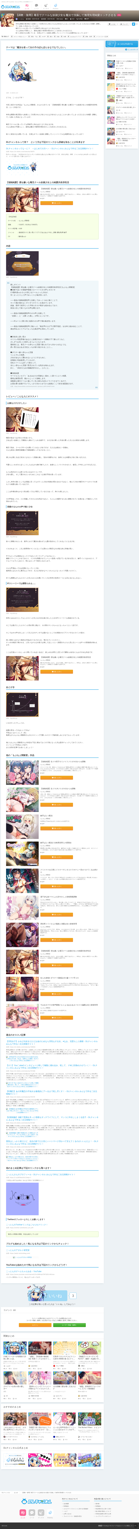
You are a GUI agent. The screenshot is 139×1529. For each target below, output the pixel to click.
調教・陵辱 (88, 36)
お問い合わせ (67, 1514)
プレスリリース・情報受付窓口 (73, 1516)
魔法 (51, 36)
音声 (87, 19)
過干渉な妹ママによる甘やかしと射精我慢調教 (58, 897)
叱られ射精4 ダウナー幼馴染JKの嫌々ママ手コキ (59, 978)
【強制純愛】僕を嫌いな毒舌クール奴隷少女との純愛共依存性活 (65, 189)
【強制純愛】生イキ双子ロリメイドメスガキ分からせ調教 (63, 761)
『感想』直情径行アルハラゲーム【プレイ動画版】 (89, 1387)
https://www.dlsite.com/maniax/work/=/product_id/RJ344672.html (34, 386)
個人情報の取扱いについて (103, 1511)
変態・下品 (34, 36)
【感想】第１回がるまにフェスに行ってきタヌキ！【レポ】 (39, 1429)
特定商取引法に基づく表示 (103, 1509)
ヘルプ (65, 1511)
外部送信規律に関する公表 (103, 1514)
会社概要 (66, 1503)
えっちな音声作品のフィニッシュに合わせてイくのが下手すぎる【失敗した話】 (64, 1429)
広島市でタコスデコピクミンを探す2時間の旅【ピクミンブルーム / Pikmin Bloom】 (64, 1358)
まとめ (16, 1492)
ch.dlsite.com (14, 93)
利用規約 (66, 1506)
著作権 (97, 1503)
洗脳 (58, 36)
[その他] (136, 24)
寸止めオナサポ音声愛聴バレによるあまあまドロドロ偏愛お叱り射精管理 (69, 1005)
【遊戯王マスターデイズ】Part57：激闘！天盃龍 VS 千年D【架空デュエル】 (89, 1358)
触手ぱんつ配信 (46, 816)
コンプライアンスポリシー (103, 1516)
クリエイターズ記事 (102, 36)
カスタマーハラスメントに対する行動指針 (76, 1509)
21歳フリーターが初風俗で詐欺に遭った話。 (14, 1357)
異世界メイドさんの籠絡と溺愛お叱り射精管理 (58, 924)
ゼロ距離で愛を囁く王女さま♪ (125, 129)
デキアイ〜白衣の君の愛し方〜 (126, 107)
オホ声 (44, 36)
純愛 (65, 36)
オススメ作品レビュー (20, 36)
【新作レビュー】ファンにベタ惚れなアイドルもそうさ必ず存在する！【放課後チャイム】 (126, 119)
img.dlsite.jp (13, 277)
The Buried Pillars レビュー (89, 1427)
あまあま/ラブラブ (75, 36)
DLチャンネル (10, 6)
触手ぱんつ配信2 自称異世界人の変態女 (56, 843)
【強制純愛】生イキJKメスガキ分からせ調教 (57, 788)
